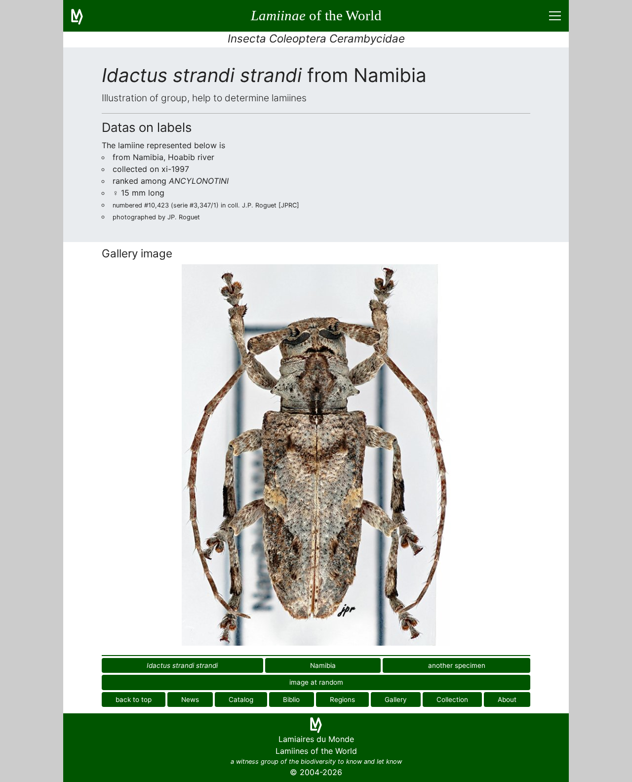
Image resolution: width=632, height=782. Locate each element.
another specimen (456, 665)
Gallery (396, 699)
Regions (342, 699)
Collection (452, 699)
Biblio (291, 699)
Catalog (241, 699)
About (507, 699)
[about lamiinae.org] (83, 16)
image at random (316, 682)
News (190, 699)
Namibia (323, 665)
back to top (134, 699)
